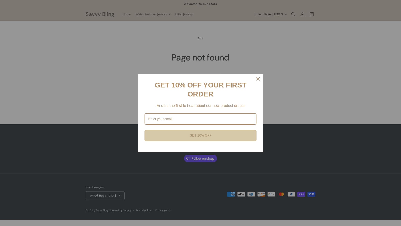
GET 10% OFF (201, 135)
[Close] (258, 79)
